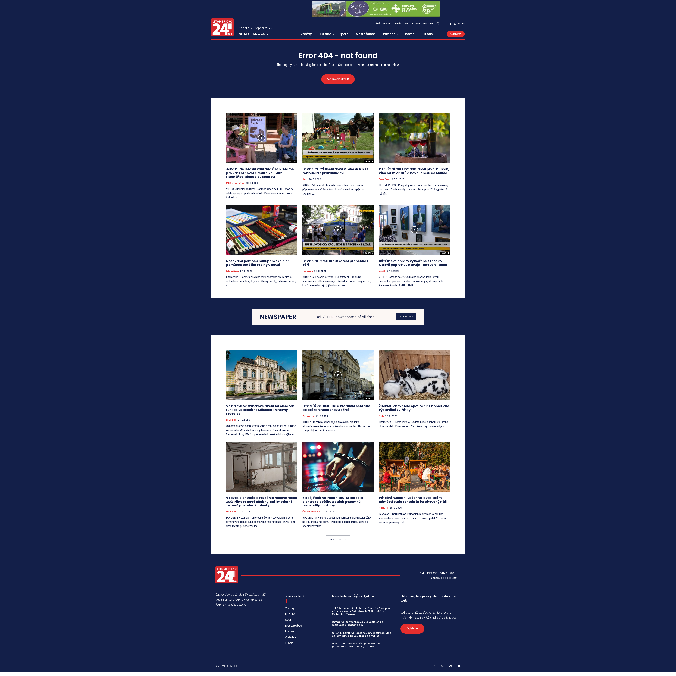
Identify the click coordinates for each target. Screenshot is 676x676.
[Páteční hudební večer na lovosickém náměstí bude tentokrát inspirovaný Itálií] (414, 467)
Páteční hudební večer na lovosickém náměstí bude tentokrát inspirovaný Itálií (413, 500)
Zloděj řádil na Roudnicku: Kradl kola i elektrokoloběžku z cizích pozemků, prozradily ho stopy (333, 502)
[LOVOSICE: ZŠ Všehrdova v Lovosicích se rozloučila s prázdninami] (338, 138)
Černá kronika (311, 511)
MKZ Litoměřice (235, 183)
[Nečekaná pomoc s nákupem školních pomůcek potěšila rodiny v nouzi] (261, 230)
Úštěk (382, 271)
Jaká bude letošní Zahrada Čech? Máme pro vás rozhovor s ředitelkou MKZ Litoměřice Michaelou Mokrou (260, 173)
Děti (304, 179)
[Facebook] (451, 24)
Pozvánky (385, 179)
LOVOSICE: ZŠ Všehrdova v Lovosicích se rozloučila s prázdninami (335, 171)
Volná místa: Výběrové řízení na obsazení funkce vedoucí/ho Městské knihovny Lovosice (260, 410)
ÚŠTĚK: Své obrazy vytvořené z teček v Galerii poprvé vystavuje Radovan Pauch (413, 263)
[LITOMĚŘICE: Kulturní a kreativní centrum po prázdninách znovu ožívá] (338, 375)
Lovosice (307, 271)
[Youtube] (463, 24)
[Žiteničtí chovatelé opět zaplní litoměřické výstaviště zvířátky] (414, 375)
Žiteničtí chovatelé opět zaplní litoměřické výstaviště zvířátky (414, 408)
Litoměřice (232, 271)
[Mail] (459, 24)
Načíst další (336, 539)
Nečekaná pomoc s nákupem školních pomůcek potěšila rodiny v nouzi (258, 263)
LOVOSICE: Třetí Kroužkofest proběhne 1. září (335, 263)
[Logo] (222, 27)
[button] (438, 24)
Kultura (383, 507)
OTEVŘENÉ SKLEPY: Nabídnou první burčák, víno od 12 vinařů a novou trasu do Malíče (414, 171)
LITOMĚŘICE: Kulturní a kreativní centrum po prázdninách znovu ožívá (336, 408)
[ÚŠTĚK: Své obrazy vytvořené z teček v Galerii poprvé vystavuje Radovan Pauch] (414, 230)
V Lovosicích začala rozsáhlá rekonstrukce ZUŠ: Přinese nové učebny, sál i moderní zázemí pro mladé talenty (261, 502)
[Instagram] (455, 24)
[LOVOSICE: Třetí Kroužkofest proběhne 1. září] (338, 230)
